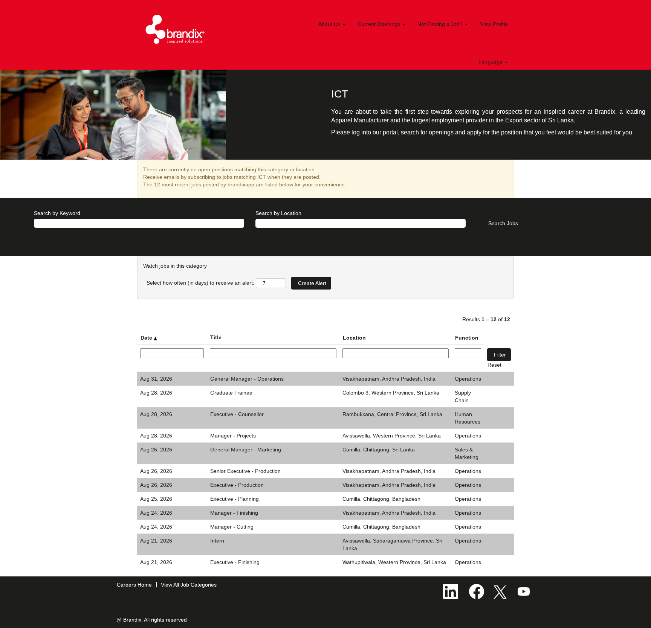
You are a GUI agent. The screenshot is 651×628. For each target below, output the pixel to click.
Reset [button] (494, 365)
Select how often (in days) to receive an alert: (200, 283)
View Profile (494, 24)
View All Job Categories (189, 585)
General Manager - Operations (247, 379)
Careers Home (134, 585)
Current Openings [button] (380, 24)
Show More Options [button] (57, 233)
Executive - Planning (234, 499)
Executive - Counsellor (237, 414)
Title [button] (216, 337)
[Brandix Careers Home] (175, 29)
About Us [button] (330, 24)
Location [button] (354, 338)
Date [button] (147, 338)
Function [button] (466, 338)
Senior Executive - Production (245, 471)
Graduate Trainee (231, 393)
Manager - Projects (233, 436)
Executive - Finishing (235, 562)
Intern (217, 541)
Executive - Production (237, 485)
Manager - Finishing (234, 513)
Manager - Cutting (232, 527)
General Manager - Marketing (245, 450)
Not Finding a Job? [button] (440, 24)
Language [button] (491, 62)
